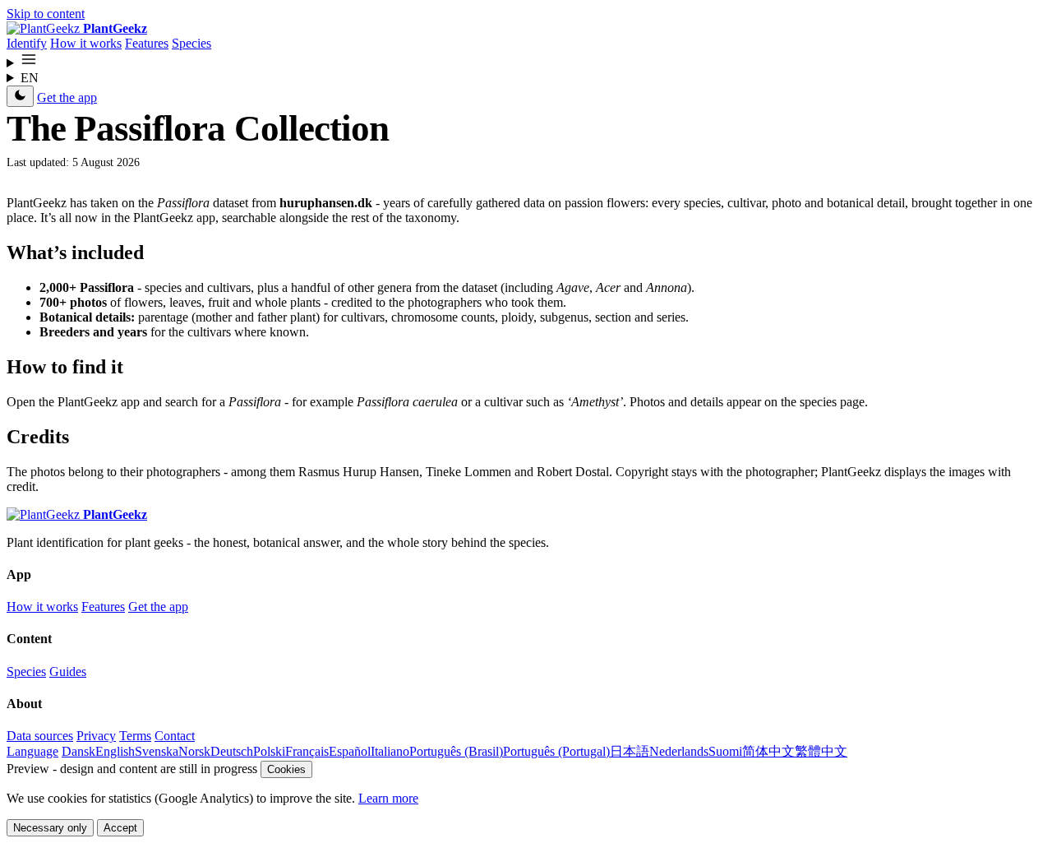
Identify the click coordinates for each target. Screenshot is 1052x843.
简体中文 (768, 751)
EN (30, 78)
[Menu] (526, 61)
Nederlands (678, 751)
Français (307, 751)
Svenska (156, 751)
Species (191, 43)
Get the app (67, 97)
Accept (120, 828)
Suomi (725, 751)
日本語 (629, 751)
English (115, 751)
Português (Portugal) (556, 751)
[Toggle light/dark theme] (20, 96)
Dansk (78, 751)
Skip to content (46, 14)
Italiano (390, 751)
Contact (175, 736)
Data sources (40, 736)
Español (350, 751)
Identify (27, 43)
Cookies (286, 769)
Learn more (388, 798)
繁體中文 (821, 751)
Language (32, 751)
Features (146, 43)
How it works (86, 43)
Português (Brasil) (456, 751)
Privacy (96, 736)
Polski (269, 751)
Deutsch (231, 751)
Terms (135, 736)
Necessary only (50, 828)
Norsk (194, 751)
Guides (67, 672)
